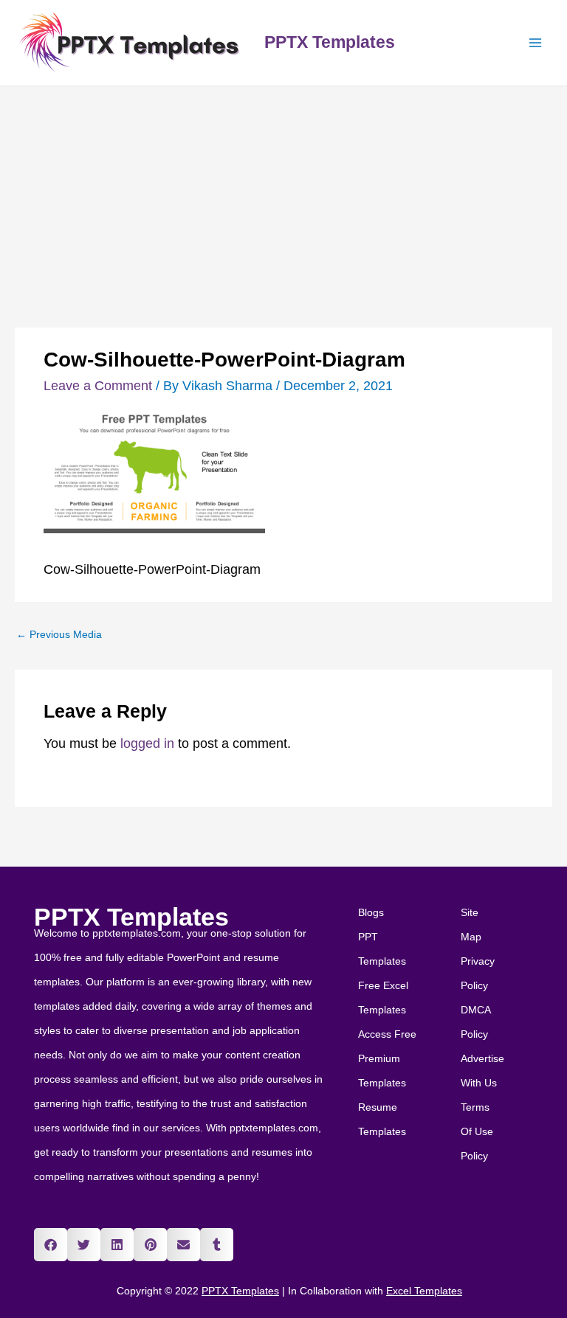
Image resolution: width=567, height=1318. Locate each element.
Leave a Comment (98, 385)
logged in (147, 743)
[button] (50, 1244)
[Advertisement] (283, 197)
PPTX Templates (329, 42)
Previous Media (59, 634)
